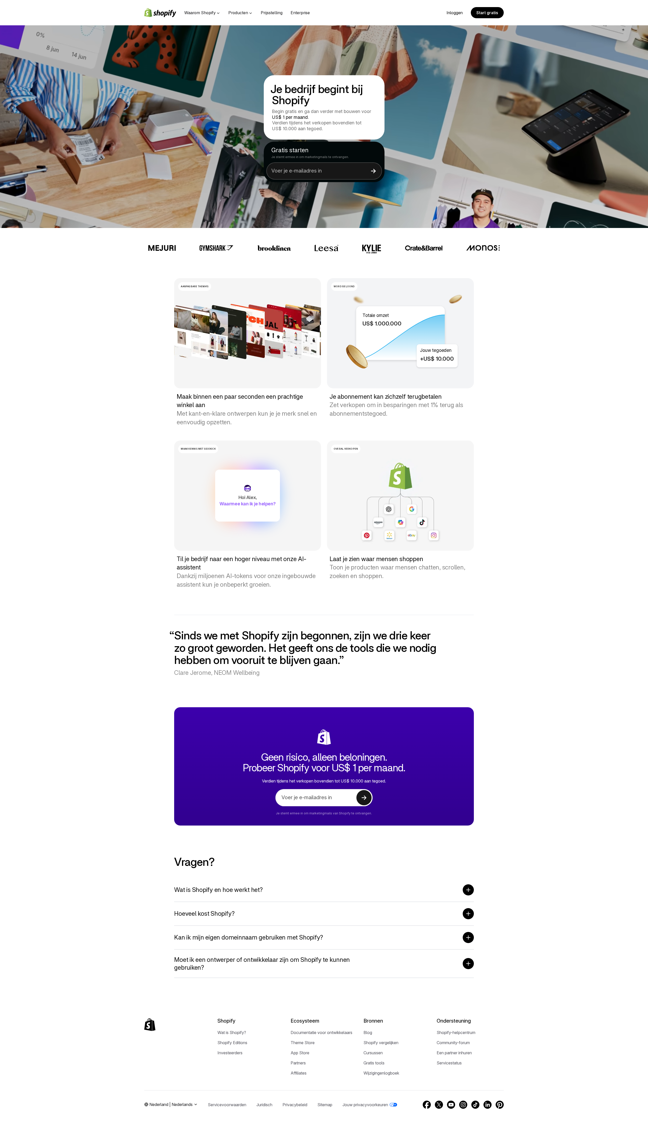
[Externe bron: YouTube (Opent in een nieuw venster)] (451, 1105)
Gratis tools (373, 1062)
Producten (238, 12)
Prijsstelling (271, 12)
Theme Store (303, 1042)
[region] (400, 333)
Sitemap (324, 1104)
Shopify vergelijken (380, 1042)
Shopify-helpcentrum (456, 1032)
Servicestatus (449, 1062)
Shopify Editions (232, 1042)
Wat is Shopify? (231, 1032)
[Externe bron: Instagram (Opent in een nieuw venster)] (463, 1105)
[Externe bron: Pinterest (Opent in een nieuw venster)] (500, 1105)
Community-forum (453, 1042)
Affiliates (299, 1073)
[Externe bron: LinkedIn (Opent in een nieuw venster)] (487, 1105)
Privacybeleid (294, 1104)
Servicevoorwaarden (227, 1104)
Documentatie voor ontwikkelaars (321, 1032)
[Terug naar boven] (149, 1024)
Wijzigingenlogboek (381, 1073)
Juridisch (264, 1104)
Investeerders (229, 1052)
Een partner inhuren (454, 1052)
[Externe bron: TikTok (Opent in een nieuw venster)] (475, 1105)
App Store (300, 1052)
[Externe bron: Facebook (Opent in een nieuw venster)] (427, 1105)
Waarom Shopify (200, 12)
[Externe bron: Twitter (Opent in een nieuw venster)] (439, 1105)
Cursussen (373, 1052)
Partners (298, 1062)
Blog (367, 1032)
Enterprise (300, 12)
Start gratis (487, 12)
